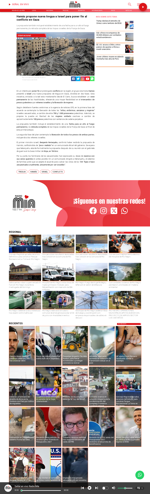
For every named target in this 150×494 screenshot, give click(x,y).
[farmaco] (128, 365)
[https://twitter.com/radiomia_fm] (114, 214)
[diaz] (22, 365)
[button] (22, 172)
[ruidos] (75, 365)
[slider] (22, 490)
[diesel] (48, 365)
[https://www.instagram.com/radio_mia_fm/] (82, 78)
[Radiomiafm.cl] (129, 7)
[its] (102, 365)
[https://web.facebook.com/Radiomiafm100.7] (93, 214)
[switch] (105, 488)
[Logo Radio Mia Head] (75, 8)
